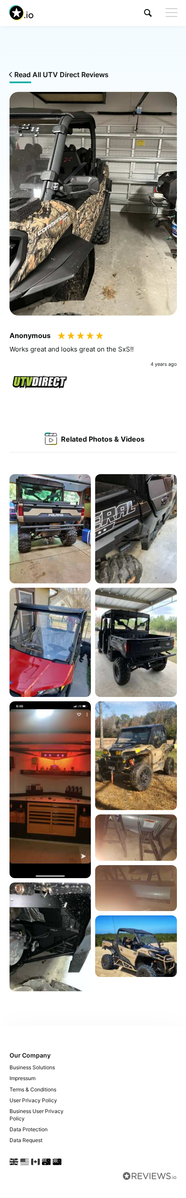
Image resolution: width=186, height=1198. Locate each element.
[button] (148, 12)
